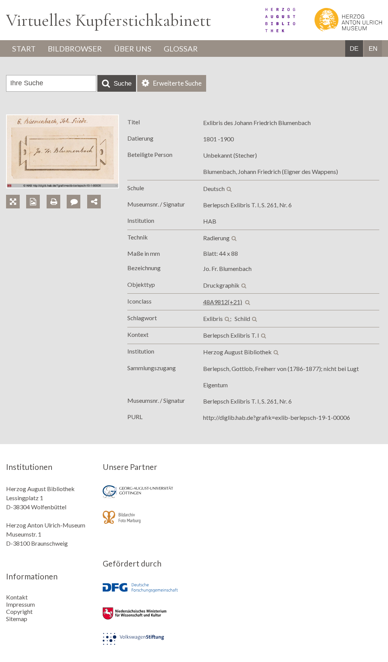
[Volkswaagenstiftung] (145, 644)
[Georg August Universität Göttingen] (145, 497)
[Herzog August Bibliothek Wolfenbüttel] (271, 29)
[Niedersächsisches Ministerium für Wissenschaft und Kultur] (145, 618)
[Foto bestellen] (36, 193)
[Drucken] (57, 193)
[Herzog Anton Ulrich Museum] (339, 29)
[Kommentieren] (77, 193)
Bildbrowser (75, 48)
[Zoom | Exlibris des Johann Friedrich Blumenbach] (16, 193)
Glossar (181, 48)
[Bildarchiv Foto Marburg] (145, 522)
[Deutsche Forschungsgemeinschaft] (145, 593)
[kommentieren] (73, 201)
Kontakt (17, 597)
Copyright (19, 611)
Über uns (133, 48)
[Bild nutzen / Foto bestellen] (33, 201)
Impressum (20, 604)
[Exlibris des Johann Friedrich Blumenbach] (62, 185)
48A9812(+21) (222, 301)
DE (354, 48)
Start (24, 48)
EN (373, 48)
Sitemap (16, 618)
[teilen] (94, 201)
